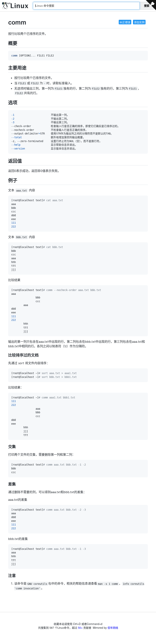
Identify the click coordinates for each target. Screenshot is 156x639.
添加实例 (139, 22)
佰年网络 (112, 627)
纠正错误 (125, 22)
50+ (80, 627)
